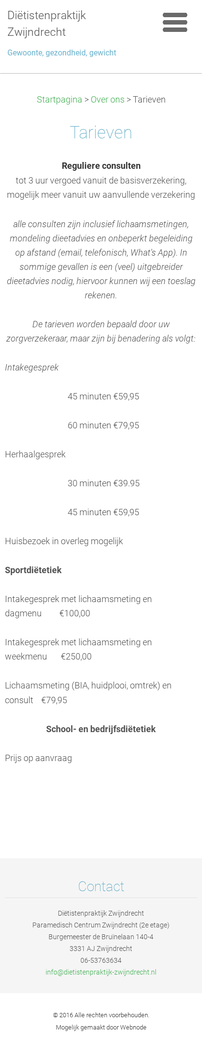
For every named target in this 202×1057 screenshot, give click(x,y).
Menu (175, 22)
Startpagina (59, 100)
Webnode (133, 1027)
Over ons (108, 100)
